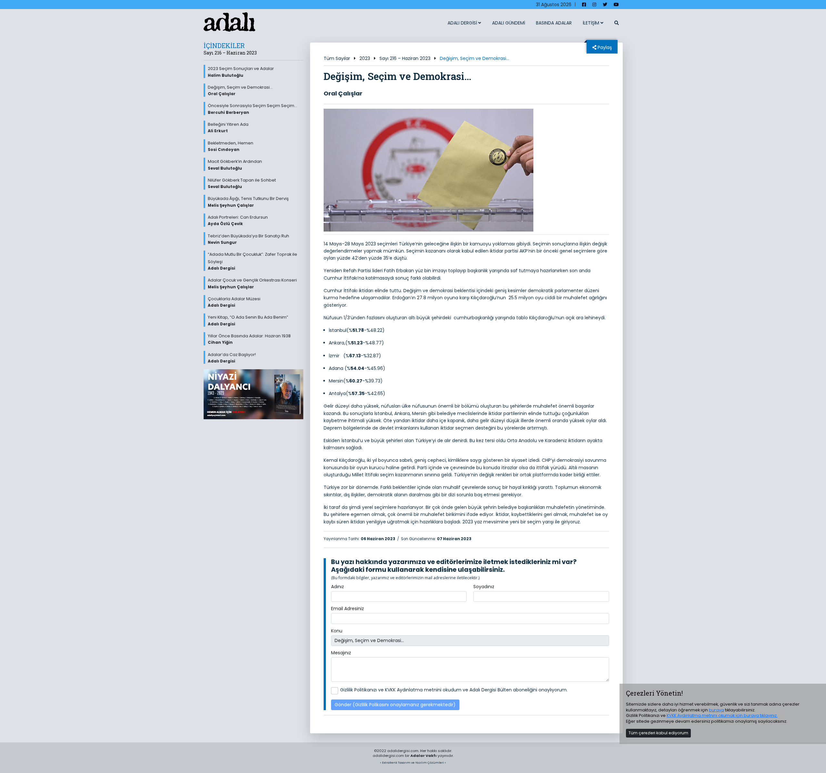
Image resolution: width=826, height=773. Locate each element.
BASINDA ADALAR (554, 23)
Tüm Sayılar (337, 58)
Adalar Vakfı (423, 755)
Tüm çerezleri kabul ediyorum (658, 733)
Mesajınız (341, 652)
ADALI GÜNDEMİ (508, 23)
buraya (716, 710)
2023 (364, 58)
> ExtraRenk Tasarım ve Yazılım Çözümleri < (413, 762)
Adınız (337, 586)
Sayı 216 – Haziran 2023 (404, 58)
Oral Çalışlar (343, 93)
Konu (336, 631)
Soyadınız (483, 586)
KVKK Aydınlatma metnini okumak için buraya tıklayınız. (722, 715)
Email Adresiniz (347, 608)
